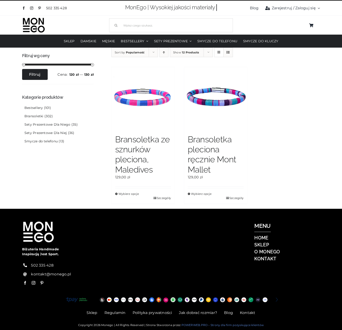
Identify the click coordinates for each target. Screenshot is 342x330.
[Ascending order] (163, 52)
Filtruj (35, 74)
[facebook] (23, 8)
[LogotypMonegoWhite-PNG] (33, 18)
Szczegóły (164, 198)
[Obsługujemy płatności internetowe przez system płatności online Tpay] (171, 299)
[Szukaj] (171, 25)
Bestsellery (33, 108)
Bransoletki (33, 116)
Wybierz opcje (128, 194)
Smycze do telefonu (41, 141)
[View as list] (228, 52)
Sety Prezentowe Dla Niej (45, 133)
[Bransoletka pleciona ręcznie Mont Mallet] (215, 98)
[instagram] (31, 8)
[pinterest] (39, 8)
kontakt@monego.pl (51, 274)
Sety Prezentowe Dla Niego (47, 124)
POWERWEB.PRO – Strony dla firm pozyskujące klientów (222, 325)
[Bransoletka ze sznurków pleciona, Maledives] (143, 98)
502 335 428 (57, 8)
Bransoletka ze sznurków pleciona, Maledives (142, 154)
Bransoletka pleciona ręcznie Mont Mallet (212, 154)
